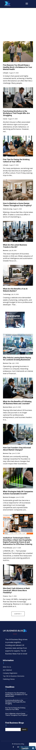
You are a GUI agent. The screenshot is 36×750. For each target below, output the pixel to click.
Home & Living (7, 209)
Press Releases (7, 548)
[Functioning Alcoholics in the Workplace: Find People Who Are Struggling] (18, 97)
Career (5, 119)
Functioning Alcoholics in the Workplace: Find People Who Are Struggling (16, 113)
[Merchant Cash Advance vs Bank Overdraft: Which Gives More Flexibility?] (18, 574)
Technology (7, 294)
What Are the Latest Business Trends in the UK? (15, 246)
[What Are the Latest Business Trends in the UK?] (18, 231)
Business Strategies (9, 497)
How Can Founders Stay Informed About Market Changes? (17, 449)
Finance (5, 596)
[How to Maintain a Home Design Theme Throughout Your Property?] (18, 190)
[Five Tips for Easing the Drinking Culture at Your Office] (18, 146)
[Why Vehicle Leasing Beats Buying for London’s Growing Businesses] (18, 344)
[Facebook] (13, 747)
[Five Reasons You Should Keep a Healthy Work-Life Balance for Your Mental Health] (18, 51)
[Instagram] (18, 747)
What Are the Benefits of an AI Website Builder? (15, 290)
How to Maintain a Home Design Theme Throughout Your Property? (17, 204)
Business (5, 250)
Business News (7, 407)
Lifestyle (5, 73)
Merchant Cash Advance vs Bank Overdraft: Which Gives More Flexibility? (16, 590)
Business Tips (7, 363)
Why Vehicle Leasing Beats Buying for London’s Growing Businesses (17, 359)
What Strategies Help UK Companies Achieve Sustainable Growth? (18, 492)
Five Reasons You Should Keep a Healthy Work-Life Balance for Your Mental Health (17, 67)
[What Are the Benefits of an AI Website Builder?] (18, 275)
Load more (17, 614)
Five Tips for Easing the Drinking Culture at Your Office (16, 160)
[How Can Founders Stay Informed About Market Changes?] (18, 434)
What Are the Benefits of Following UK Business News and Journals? (17, 402)
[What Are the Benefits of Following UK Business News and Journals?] (18, 388)
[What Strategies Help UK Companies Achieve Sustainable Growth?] (18, 478)
